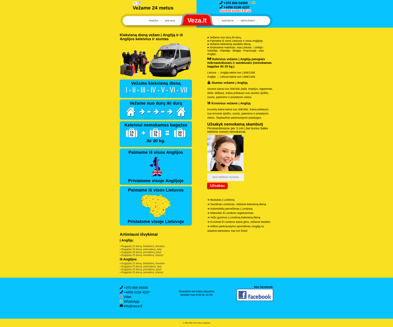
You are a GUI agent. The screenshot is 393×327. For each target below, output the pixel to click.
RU (135, 3)
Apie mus (170, 20)
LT (140, 3)
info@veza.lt (132, 306)
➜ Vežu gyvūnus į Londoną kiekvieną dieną (233, 217)
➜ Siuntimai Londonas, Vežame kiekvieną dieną (236, 204)
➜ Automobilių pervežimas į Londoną (229, 208)
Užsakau (217, 186)
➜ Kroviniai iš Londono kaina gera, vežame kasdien (238, 221)
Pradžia (153, 20)
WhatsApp (131, 301)
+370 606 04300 (236, 3)
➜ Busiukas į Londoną (220, 199)
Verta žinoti (248, 20)
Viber (127, 297)
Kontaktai (228, 20)
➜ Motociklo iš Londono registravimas (230, 213)
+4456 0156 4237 (236, 7)
